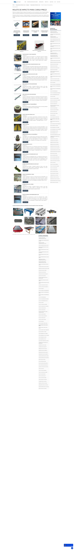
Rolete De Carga (52, 96)
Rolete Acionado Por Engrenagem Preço (55, 86)
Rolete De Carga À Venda (54, 113)
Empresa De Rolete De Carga (54, 142)
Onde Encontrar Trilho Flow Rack (55, 180)
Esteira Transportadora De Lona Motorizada (55, 41)
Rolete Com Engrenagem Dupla (54, 94)
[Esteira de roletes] (29, 229)
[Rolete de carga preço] (18, 212)
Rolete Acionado (52, 82)
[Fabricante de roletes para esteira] (52, 221)
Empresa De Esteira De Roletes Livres (55, 62)
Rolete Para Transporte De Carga (55, 134)
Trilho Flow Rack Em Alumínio (43, 372)
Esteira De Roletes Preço (53, 69)
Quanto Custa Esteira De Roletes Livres (55, 58)
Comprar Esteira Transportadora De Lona (55, 34)
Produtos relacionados (53, 29)
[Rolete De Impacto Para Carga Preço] (21, 45)
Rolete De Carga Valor (53, 111)
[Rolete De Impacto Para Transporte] (17, 57)
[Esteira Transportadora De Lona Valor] (17, 172)
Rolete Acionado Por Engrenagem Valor (55, 89)
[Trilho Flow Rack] (17, 127)
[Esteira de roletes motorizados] (52, 229)
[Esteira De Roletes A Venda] (17, 192)
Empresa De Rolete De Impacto (54, 144)
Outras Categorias (43, 235)
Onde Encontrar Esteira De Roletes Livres (55, 76)
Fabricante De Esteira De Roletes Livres (55, 74)
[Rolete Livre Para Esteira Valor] (17, 117)
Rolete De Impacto (53, 115)
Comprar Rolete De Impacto (54, 140)
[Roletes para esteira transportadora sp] (40, 229)
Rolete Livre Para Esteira (54, 155)
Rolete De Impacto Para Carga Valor (54, 121)
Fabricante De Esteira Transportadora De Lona (54, 53)
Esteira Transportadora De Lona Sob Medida (55, 46)
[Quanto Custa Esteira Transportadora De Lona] (17, 67)
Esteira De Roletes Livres (42, 272)
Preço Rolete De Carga (53, 153)
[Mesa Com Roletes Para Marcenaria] (17, 97)
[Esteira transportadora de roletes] (29, 221)
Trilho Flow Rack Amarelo (54, 164)
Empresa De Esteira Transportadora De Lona (54, 37)
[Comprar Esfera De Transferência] (17, 112)
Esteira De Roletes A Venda (54, 64)
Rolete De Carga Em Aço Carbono (43, 306)
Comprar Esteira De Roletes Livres (55, 60)
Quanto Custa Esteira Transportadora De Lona (54, 32)
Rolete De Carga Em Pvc (53, 103)
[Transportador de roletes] (18, 229)
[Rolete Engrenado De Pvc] (17, 147)
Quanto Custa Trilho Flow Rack (55, 160)
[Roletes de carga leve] (40, 212)
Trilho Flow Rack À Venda (54, 171)
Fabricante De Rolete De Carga (54, 146)
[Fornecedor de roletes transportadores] (52, 212)
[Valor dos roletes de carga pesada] (40, 221)
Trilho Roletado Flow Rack (54, 173)
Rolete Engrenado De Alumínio (54, 127)
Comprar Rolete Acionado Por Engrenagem (54, 136)
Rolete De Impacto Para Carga (43, 323)
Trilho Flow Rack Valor (53, 169)
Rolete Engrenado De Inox (42, 337)
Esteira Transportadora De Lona (43, 245)
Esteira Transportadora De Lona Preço (55, 43)
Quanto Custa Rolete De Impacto (55, 80)
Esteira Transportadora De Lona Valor (55, 48)
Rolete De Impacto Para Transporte (55, 123)
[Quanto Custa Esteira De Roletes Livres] (17, 77)
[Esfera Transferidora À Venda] (17, 177)
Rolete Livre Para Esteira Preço (43, 363)
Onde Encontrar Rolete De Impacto (55, 151)
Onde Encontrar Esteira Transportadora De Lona (54, 56)
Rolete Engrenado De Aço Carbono (55, 129)
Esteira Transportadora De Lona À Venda (55, 51)
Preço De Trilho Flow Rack (54, 182)
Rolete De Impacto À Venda (54, 125)
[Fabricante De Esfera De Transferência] (17, 137)
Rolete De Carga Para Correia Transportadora (54, 106)
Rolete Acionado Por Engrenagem (55, 84)
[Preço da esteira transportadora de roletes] (29, 212)
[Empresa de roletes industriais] (18, 221)
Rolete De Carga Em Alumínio (54, 98)
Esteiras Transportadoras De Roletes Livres (54, 72)
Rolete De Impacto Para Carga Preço (54, 119)
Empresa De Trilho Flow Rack (43, 383)
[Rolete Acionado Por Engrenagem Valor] (17, 157)
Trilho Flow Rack (52, 162)
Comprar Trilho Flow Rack (54, 175)
